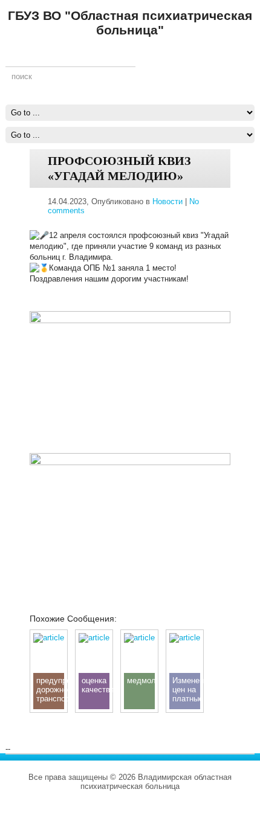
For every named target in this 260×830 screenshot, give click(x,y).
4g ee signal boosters (198, 795)
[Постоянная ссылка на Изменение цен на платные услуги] (184, 637)
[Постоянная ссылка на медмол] (139, 637)
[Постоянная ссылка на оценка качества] (94, 637)
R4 (245, 795)
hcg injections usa (87, 795)
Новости (167, 201)
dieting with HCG (137, 804)
